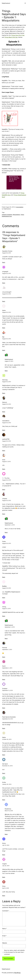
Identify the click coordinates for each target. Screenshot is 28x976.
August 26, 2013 (6, 253)
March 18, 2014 (9, 810)
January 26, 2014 (6, 784)
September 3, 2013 (10, 525)
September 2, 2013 (7, 668)
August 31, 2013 (6, 608)
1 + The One (5, 478)
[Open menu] (25, 3)
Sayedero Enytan (7, 251)
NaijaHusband (6, 3)
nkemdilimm (5, 420)
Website (4, 943)
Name (4, 928)
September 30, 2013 (7, 719)
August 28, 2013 (6, 480)
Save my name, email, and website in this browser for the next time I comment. (14, 952)
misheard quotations (7, 214)
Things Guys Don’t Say (17, 35)
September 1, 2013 (7, 649)
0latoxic (4, 402)
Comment (5, 910)
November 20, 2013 (7, 765)
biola (3, 459)
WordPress (17, 972)
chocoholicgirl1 (6, 292)
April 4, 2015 (5, 888)
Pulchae (4, 647)
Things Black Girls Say (11, 37)
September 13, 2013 (7, 690)
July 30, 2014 (5, 865)
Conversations (19, 207)
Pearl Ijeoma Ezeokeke (9, 717)
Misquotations (16, 214)
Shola (4, 843)
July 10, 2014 (5, 845)
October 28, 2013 (6, 739)
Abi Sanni (5, 764)
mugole (4, 864)
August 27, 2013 (9, 361)
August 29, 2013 (6, 543)
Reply (3, 262)
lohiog (4, 606)
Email (4, 936)
